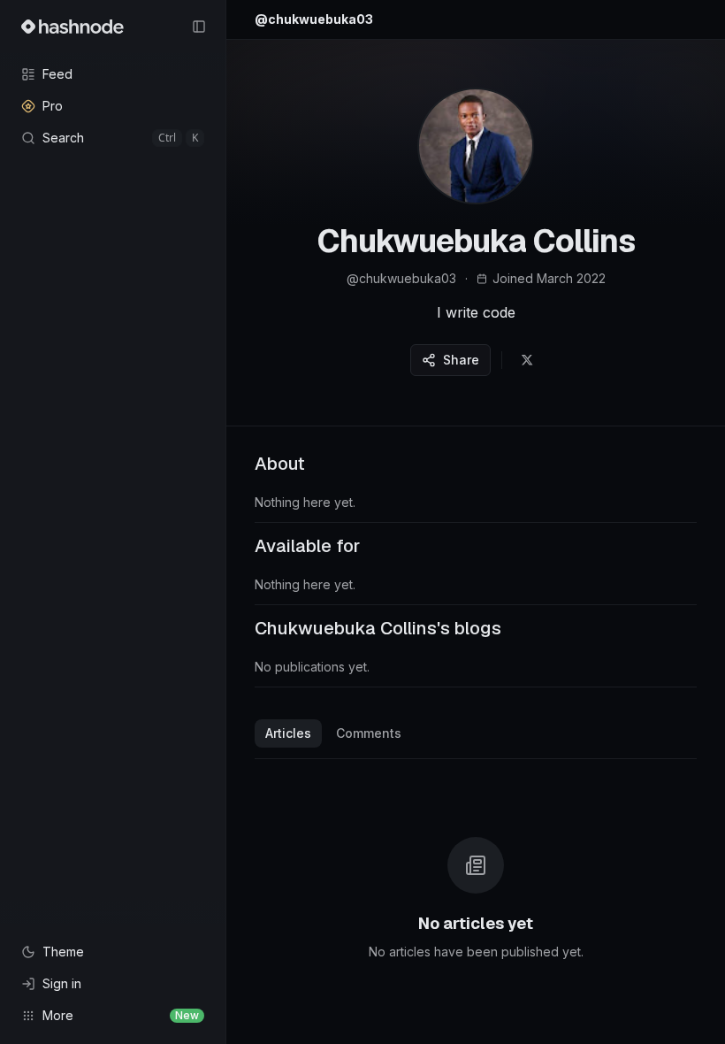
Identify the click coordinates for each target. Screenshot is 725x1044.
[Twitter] (527, 360)
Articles (288, 733)
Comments (368, 733)
